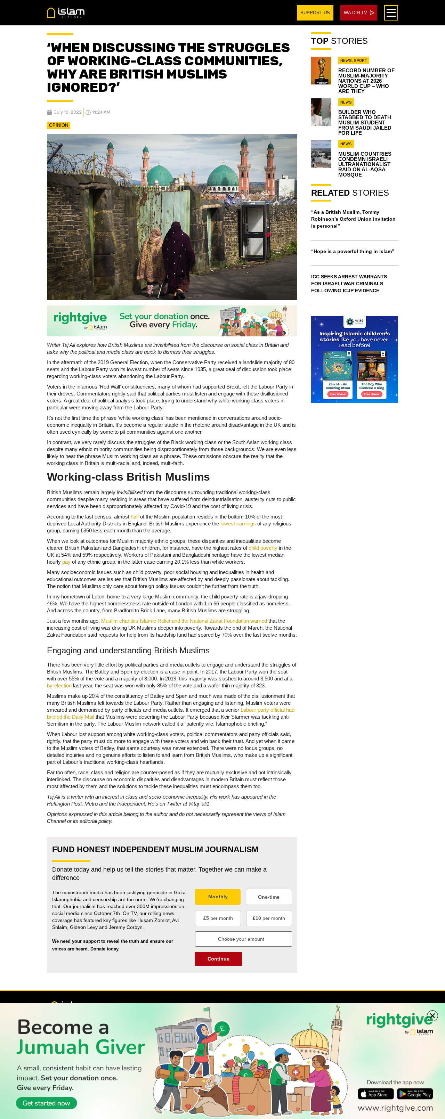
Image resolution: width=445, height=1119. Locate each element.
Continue (218, 959)
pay (67, 562)
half (135, 517)
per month (218, 918)
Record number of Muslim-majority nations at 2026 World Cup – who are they (366, 80)
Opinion (58, 125)
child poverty (263, 548)
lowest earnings (238, 523)
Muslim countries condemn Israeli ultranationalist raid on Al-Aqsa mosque (364, 164)
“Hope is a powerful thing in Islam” (352, 251)
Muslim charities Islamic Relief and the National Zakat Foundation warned (184, 621)
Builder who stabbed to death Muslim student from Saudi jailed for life (364, 122)
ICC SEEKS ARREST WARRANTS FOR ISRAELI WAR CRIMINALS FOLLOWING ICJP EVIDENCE (349, 283)
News (346, 60)
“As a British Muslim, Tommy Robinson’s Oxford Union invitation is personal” (353, 219)
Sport (360, 60)
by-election (59, 685)
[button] (432, 1015)
